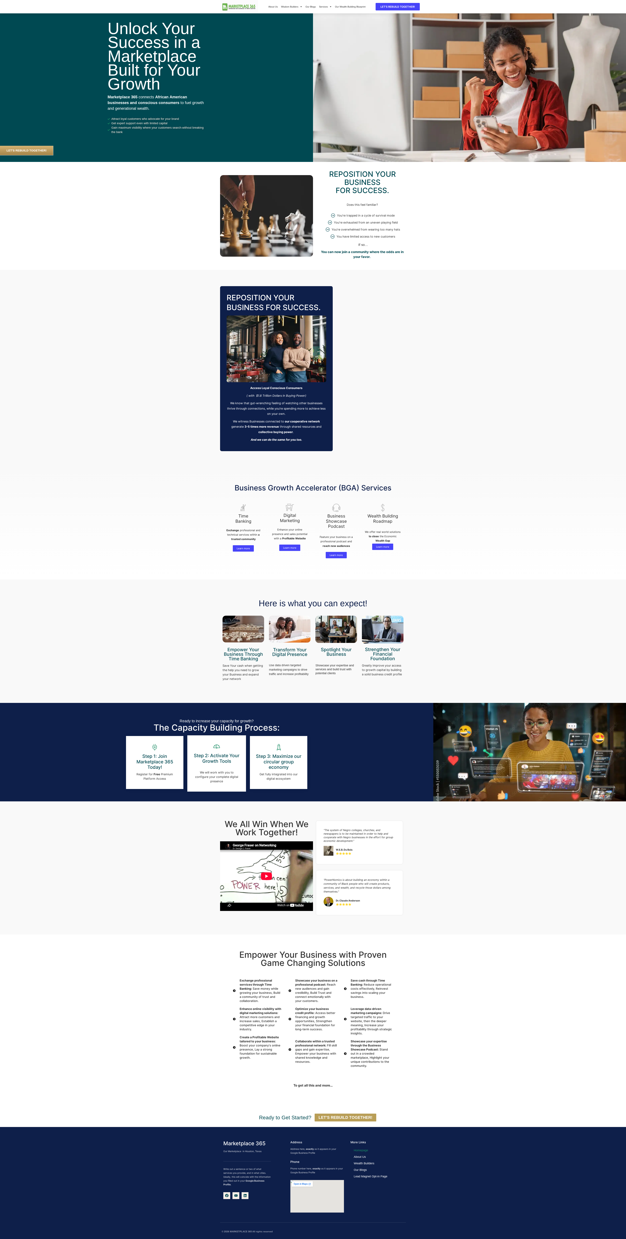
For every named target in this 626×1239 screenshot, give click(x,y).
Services (323, 6)
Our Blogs (311, 6)
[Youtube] (235, 1195)
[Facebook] (226, 1195)
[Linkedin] (245, 1195)
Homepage (361, 1150)
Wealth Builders (364, 1163)
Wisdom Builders (289, 6)
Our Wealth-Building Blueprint (350, 6)
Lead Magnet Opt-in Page (370, 1176)
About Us (273, 6)
